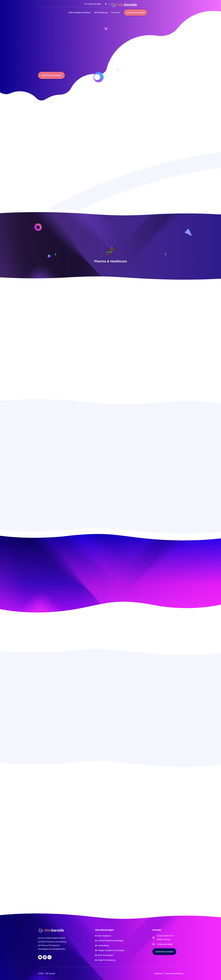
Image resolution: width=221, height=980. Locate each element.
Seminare (115, 12)
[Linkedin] (105, 4)
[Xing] (109, 4)
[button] (55, 254)
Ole (120, 5)
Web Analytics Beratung (80, 12)
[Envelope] (40, 957)
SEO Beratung (100, 12)
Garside (130, 5)
